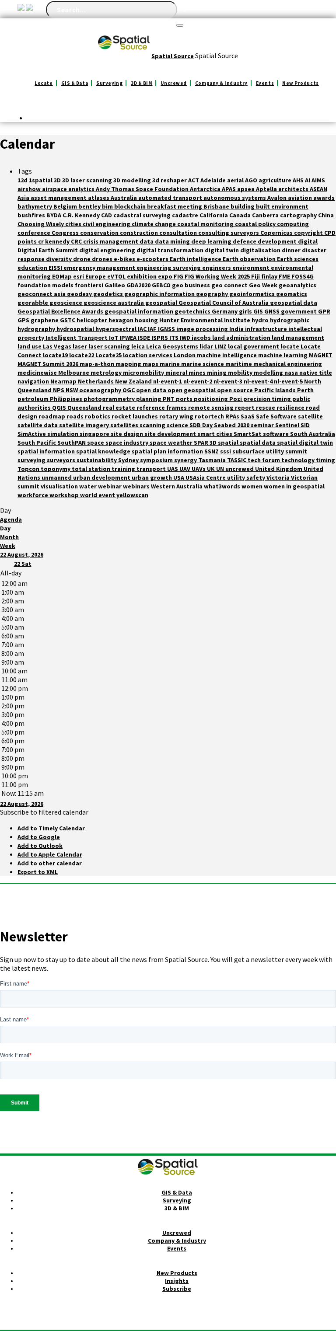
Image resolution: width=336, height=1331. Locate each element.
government (299, 311)
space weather (172, 442)
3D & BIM (141, 83)
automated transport (170, 198)
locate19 (56, 355)
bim (108, 206)
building (243, 206)
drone (82, 259)
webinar (110, 486)
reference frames (162, 407)
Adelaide (213, 180)
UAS (173, 469)
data (147, 241)
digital (308, 241)
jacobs (202, 337)
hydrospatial (75, 329)
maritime (239, 364)
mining (217, 372)
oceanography (100, 390)
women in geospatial (294, 486)
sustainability (97, 460)
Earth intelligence (196, 259)
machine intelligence (227, 355)
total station (92, 469)
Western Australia (177, 486)
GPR (324, 311)
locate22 (82, 355)
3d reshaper (170, 180)
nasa (291, 372)
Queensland (85, 407)
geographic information (160, 294)
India (237, 329)
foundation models (46, 285)
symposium (157, 460)
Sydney (129, 460)
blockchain (130, 206)
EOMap (62, 276)
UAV (185, 469)
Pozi (236, 399)
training (124, 469)
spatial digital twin (305, 442)
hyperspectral (116, 329)
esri (79, 276)
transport (151, 469)
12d (23, 180)
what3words (223, 486)
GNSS (272, 311)
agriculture (276, 180)
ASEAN (318, 189)
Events (265, 83)
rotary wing (177, 416)
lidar (207, 346)
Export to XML (38, 872)
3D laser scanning (87, 180)
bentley (90, 206)
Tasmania (212, 460)
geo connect (230, 285)
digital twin (222, 250)
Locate (43, 83)
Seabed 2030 (232, 425)
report (245, 407)
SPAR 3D (206, 442)
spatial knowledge (104, 451)
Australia (124, 198)
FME (285, 276)
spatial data (258, 442)
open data (152, 390)
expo (166, 276)
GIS (258, 311)
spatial (229, 442)
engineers (217, 268)
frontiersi (90, 285)
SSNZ (212, 451)
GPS (24, 320)
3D (58, 180)
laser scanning (109, 346)
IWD (186, 337)
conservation (100, 233)
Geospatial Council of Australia (224, 303)
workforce (33, 495)
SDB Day (201, 425)
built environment (282, 206)
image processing (202, 329)
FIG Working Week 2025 (218, 276)
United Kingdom (279, 469)
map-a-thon (98, 364)
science (178, 425)
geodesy (80, 294)
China (326, 215)
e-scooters (153, 259)
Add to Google (39, 837)
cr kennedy (54, 241)
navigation (34, 381)
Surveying (109, 83)
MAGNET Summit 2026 (49, 364)
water (88, 486)
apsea (246, 189)
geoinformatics (252, 294)
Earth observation (250, 259)
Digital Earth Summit (48, 250)
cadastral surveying (142, 215)
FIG (179, 276)
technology (298, 460)
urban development (102, 477)
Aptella (267, 189)
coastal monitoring (206, 224)
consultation (178, 233)
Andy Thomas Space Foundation (143, 189)
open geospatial (192, 390)
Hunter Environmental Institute (205, 320)
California (214, 215)
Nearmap (64, 381)
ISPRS (160, 337)
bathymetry (35, 206)
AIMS (318, 180)
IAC (143, 329)
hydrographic (289, 320)
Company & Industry (221, 83)
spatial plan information (168, 451)
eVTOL (117, 276)
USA (179, 477)
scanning (153, 425)
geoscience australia (114, 303)
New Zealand (134, 381)
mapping (129, 364)
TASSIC (237, 460)
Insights (177, 1281)
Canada (240, 215)
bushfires (32, 215)
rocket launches (135, 416)
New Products (300, 83)
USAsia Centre (206, 477)
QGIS (59, 407)
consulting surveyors (229, 233)
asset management (59, 198)
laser (80, 346)
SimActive (32, 434)
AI (308, 180)
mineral (177, 372)
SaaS (248, 416)
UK (211, 469)
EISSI (56, 268)
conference (35, 233)
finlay (270, 276)
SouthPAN (72, 442)
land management (298, 337)
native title (315, 372)
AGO (252, 180)
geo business (191, 285)
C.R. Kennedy (82, 215)
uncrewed (240, 469)
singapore (95, 434)
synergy (186, 460)
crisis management (111, 241)
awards (324, 198)
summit (296, 451)
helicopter (92, 320)
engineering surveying (169, 268)
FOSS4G (302, 276)
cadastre (186, 215)
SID (305, 425)
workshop (64, 495)
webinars (137, 486)
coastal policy (256, 224)
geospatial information (140, 311)
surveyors (62, 460)
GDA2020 (139, 285)
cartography (299, 215)
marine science (203, 364)
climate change (154, 224)
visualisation (60, 486)
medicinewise (38, 372)
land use (30, 346)
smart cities (215, 434)
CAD (107, 215)
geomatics (291, 294)
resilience (291, 407)
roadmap (52, 416)
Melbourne (74, 372)
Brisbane (217, 206)
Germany (225, 311)
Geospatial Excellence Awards (61, 311)
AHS (299, 180)
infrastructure (266, 329)
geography (212, 294)
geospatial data (293, 303)
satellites (125, 425)
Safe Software (277, 416)
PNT (169, 399)
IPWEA (128, 337)
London (185, 355)
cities (74, 224)
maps (151, 364)
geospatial (161, 303)
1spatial (41, 180)
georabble (33, 303)
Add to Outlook (40, 846)
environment (251, 268)
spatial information (47, 451)
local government (254, 346)
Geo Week (264, 285)
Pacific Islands (275, 390)
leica (138, 346)
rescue (266, 407)
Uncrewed (173, 83)
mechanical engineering (287, 364)
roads (75, 416)
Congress (66, 233)
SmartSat (248, 434)
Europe (96, 276)
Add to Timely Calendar (51, 828)
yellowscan (132, 495)
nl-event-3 (229, 381)
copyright (309, 233)
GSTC (68, 320)
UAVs (199, 469)
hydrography (37, 329)
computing (293, 224)
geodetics (108, 294)
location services (148, 355)
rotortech (210, 416)
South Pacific (37, 442)
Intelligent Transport (77, 337)
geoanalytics (297, 285)
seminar (263, 425)
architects (294, 189)
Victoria (278, 477)
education (33, 268)
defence (245, 241)
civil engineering (107, 224)
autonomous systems (235, 198)
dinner (292, 250)
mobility (241, 372)
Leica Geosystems (173, 346)
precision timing (267, 399)
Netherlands (96, 381)
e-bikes (125, 259)
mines (198, 372)
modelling (269, 372)
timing (325, 460)
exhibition (142, 276)
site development (170, 434)
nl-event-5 (289, 381)
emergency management (99, 268)
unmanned (57, 477)
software (276, 434)
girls (246, 311)
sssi (226, 451)
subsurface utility (258, 451)
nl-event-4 (259, 381)
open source (235, 390)
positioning (211, 399)
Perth (305, 390)
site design (127, 434)
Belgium (65, 206)
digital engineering (107, 250)
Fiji (256, 276)
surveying (32, 460)
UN (220, 469)
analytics (82, 189)
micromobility (144, 372)
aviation (300, 198)
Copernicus (277, 233)
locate (290, 346)
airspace (55, 189)
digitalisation (261, 250)
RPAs (233, 416)
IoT (114, 337)
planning (149, 399)
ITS (174, 337)
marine (170, 364)
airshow (30, 189)
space (96, 442)
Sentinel (288, 425)
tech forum (264, 460)
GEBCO (162, 285)
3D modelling (132, 180)
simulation (63, 434)
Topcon (29, 469)
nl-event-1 (168, 381)
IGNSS (167, 329)
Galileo (115, 285)
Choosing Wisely (41, 224)
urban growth (152, 477)
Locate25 (109, 355)
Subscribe (176, 1289)
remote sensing (211, 407)
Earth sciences (297, 259)
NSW (72, 390)
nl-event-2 (198, 381)
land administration (242, 337)
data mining (173, 241)
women (253, 486)
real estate (119, 407)
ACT (194, 180)
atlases (99, 198)
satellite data (38, 425)
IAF (153, 329)
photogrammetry (110, 399)
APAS (229, 189)
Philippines (67, 399)
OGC (129, 390)
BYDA (54, 215)
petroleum (34, 399)
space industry (127, 442)
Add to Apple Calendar (50, 854)
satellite (310, 416)
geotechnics (193, 311)
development (278, 241)
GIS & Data (74, 83)
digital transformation (170, 250)
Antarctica (206, 189)
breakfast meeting (175, 206)
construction (139, 233)
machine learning (283, 355)
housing (147, 320)
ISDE (144, 337)
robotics (98, 416)
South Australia (312, 434)
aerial (236, 180)
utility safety (246, 477)
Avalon (277, 198)
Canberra (266, 215)
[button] (44, 812)
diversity (59, 259)
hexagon (121, 320)
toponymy (56, 469)
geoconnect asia (42, 294)
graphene (45, 320)
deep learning (212, 241)
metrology (107, 372)
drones (103, 259)
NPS (59, 390)
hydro (261, 320)
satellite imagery (84, 425)
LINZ (221, 346)
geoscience (66, 303)
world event (98, 495)
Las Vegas (58, 346)
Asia (24, 198)
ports (185, 399)
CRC (77, 241)
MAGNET (320, 355)
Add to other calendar (50, 863)
